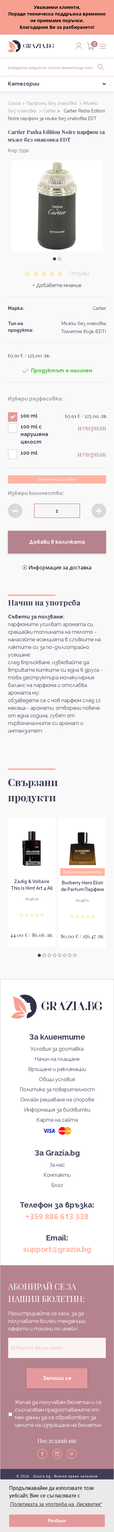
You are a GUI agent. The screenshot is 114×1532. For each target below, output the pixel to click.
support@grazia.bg (57, 1249)
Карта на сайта (57, 1120)
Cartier (99, 308)
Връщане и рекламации (57, 1069)
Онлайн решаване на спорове (57, 1100)
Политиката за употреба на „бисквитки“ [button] (56, 1504)
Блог (57, 1185)
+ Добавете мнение (57, 285)
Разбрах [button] (57, 1520)
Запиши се (57, 1378)
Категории (23, 84)
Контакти (57, 1175)
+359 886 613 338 (57, 1216)
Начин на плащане (57, 1059)
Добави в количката (57, 542)
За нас (57, 1165)
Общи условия (57, 1079)
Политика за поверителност (57, 1090)
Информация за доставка (60, 567)
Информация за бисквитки (57, 1110)
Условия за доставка (57, 1049)
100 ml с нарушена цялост (34, 434)
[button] (54, 258)
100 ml (29, 416)
